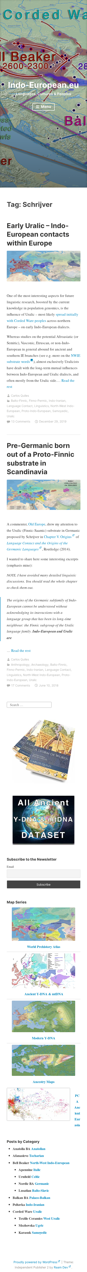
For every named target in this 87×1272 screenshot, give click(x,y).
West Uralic (51, 1218)
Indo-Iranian (57, 400)
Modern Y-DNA (43, 1038)
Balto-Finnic (19, 400)
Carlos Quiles (20, 395)
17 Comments (20, 685)
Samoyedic (60, 411)
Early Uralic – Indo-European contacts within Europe (38, 234)
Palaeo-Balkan (39, 1197)
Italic (37, 1169)
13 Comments (20, 421)
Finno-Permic (38, 400)
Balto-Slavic (40, 1190)
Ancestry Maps (43, 1081)
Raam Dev (61, 1267)
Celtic (35, 1176)
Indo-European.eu (43, 85)
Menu (45, 107)
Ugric (39, 1225)
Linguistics (41, 406)
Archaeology (40, 664)
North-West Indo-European (41, 675)
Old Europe (36, 524)
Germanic (42, 1183)
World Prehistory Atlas (43, 946)
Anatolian (38, 1148)
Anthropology (20, 664)
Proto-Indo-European (36, 411)
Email (10, 867)
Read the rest (21, 650)
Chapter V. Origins (58, 536)
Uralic (11, 416)
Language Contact (20, 406)
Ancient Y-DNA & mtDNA (43, 993)
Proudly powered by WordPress (35, 1262)
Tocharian (36, 1155)
